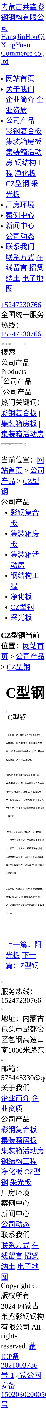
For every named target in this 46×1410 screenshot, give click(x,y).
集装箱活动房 (22, 434)
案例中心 (20, 215)
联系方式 (20, 257)
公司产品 (20, 121)
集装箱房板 (24, 142)
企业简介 (20, 100)
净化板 (25, 173)
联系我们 (20, 247)
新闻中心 (20, 226)
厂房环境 (20, 205)
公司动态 (20, 236)
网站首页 (20, 79)
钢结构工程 (19, 1161)
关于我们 (20, 89)
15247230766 (21, 305)
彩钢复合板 (24, 131)
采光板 (21, 618)
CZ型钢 (17, 184)
